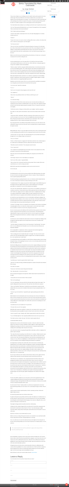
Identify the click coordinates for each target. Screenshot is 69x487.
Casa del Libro (34, 452)
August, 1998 (33, 10)
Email (11, 470)
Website (11, 475)
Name (11, 465)
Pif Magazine (15, 486)
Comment (12, 460)
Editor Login (34, 484)
